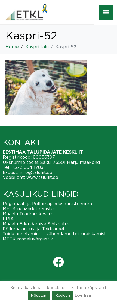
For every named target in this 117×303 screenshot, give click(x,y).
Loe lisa (83, 295)
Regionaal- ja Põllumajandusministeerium (47, 203)
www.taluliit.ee (42, 177)
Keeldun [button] (63, 295)
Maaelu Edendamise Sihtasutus (36, 223)
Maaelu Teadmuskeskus (28, 213)
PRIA (8, 218)
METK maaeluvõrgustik (28, 238)
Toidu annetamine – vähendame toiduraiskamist (54, 233)
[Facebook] (58, 262)
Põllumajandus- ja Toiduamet (34, 228)
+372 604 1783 (27, 167)
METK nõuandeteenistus (29, 208)
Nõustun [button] (38, 295)
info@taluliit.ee (36, 172)
